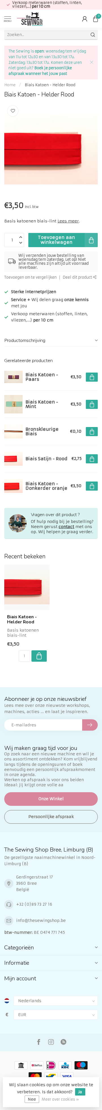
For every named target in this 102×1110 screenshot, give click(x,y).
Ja (80, 1091)
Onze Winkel (51, 798)
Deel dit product (78, 277)
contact (66, 526)
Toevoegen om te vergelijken (30, 277)
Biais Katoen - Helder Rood (50, 85)
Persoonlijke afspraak (51, 816)
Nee (32, 1099)
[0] (95, 18)
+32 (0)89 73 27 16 (34, 904)
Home (10, 85)
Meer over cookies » (60, 1099)
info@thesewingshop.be (41, 920)
